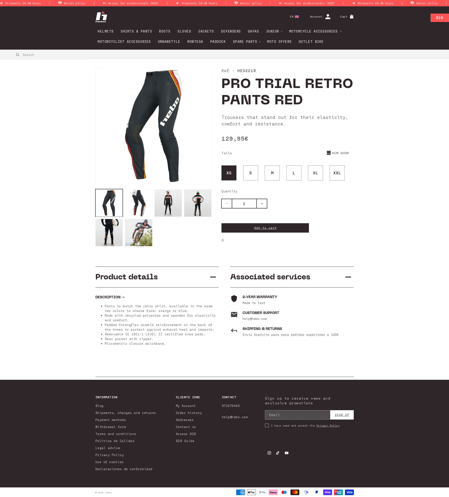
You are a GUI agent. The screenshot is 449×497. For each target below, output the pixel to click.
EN (291, 16)
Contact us (186, 427)
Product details (126, 277)
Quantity (229, 191)
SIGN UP (342, 415)
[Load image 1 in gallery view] (109, 203)
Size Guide (340, 152)
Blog (99, 406)
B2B (439, 17)
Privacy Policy (109, 455)
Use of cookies (109, 462)
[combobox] (43, 54)
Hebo (109, 492)
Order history (189, 413)
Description (107, 297)
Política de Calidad (114, 441)
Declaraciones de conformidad (123, 469)
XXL (337, 172)
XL (315, 172)
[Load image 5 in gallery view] (109, 232)
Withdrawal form (110, 427)
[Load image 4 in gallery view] (198, 203)
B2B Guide (185, 441)
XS (229, 172)
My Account (186, 406)
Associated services (270, 277)
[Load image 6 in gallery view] (138, 232)
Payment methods (110, 420)
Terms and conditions (115, 434)
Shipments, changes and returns (125, 413)
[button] (272, 31)
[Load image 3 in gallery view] (168, 203)
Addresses (185, 420)
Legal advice (107, 448)
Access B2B (186, 434)
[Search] (17, 55)
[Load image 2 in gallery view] (138, 203)
